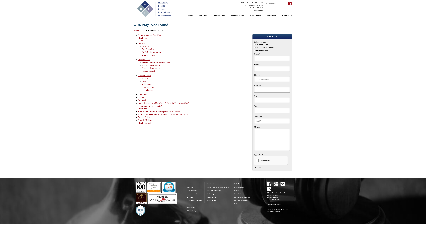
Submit (258, 167)
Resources (271, 16)
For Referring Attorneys (152, 52)
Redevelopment (148, 71)
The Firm (203, 16)
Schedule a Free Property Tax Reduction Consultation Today (163, 114)
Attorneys (146, 46)
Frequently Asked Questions (150, 35)
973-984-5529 (275, 200)
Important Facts (148, 55)
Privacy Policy (144, 117)
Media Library (147, 90)
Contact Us (287, 16)
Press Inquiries (148, 87)
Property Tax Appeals (151, 65)
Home (190, 16)
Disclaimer (142, 109)
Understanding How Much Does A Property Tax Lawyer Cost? (163, 103)
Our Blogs (142, 97)
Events (144, 81)
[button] (290, 3)
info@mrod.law (257, 10)
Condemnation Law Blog (242, 197)
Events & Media (237, 16)
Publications (147, 78)
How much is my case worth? (150, 106)
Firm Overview (148, 49)
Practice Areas (219, 16)
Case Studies (255, 16)
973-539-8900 (258, 8)
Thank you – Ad (144, 123)
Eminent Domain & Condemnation (156, 62)
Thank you (142, 38)
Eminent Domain (262, 45)
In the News (147, 84)
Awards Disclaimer (146, 120)
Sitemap (278, 204)
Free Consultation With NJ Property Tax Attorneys (159, 111)
